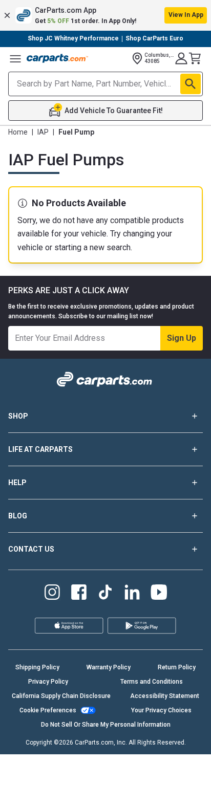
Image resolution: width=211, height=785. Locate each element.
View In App (185, 14)
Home (18, 132)
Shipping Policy (37, 667)
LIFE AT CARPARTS (40, 449)
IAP (43, 132)
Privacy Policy (48, 681)
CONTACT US (31, 549)
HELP (17, 482)
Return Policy (177, 667)
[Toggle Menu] (15, 58)
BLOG (17, 516)
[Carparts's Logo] (57, 58)
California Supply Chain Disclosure (61, 696)
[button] (105, 15)
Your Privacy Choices (161, 710)
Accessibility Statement (164, 696)
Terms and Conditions (151, 681)
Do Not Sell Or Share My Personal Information (106, 724)
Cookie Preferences (47, 710)
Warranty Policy (109, 667)
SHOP (18, 416)
